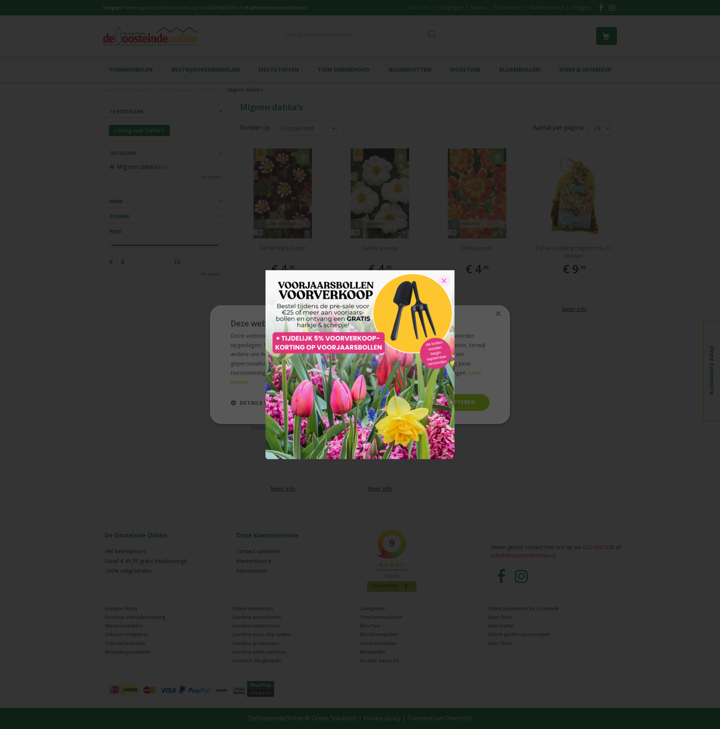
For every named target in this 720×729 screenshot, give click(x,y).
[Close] (444, 281)
